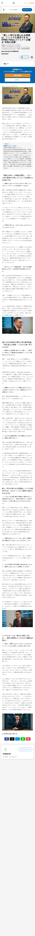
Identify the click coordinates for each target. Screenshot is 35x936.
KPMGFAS (7, 754)
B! (17, 739)
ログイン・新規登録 (29, 3)
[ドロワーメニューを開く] (2, 3)
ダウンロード (28, 9)
